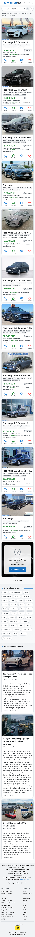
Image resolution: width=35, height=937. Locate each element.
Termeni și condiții (6, 900)
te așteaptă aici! (24, 879)
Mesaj (21, 62)
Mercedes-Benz (27, 893)
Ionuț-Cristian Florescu (17, 928)
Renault (25, 916)
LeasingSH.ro (22, 932)
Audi (24, 896)
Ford (24, 907)
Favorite (29, 62)
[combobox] (15, 9)
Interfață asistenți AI (7, 907)
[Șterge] (24, 9)
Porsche (25, 903)
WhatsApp (13, 62)
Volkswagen (26, 898)
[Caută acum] (27, 8)
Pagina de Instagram (7, 912)
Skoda (24, 910)
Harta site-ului (5, 905)
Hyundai (25, 912)
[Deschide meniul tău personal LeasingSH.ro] (29, 3)
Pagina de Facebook (7, 910)
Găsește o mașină (6, 893)
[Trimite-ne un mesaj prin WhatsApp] (9, 883)
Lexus (24, 914)
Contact (3, 898)
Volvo (24, 905)
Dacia (24, 919)
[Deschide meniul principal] (2, 3)
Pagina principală (6, 891)
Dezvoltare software (7, 916)
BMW (24, 891)
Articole (3, 896)
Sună (5, 62)
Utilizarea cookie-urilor (8, 903)
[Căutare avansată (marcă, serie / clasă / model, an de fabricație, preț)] (32, 9)
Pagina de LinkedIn (7, 914)
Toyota (25, 900)
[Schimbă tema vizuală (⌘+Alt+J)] (32, 3)
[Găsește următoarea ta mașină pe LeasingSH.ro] (12, 3)
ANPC (3, 919)
